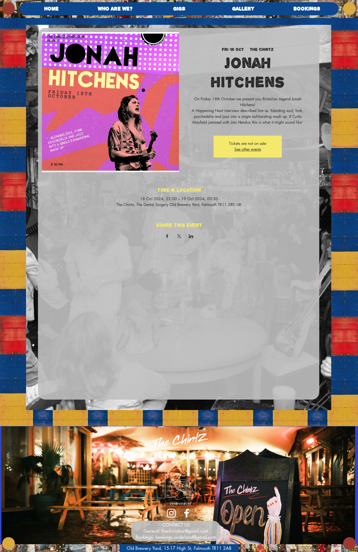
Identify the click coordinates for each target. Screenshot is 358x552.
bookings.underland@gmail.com (185, 537)
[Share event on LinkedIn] (191, 236)
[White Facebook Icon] (187, 513)
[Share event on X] (179, 236)
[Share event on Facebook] (167, 236)
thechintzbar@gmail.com (184, 531)
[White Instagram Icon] (171, 513)
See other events (247, 149)
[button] (115, 8)
